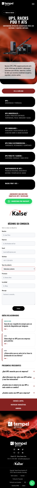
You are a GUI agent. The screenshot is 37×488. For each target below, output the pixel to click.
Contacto (22, 476)
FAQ (25, 482)
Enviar (18, 308)
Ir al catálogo (18, 91)
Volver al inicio (10, 13)
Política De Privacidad (18, 479)
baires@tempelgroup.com (24, 459)
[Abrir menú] (33, 3)
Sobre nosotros (14, 476)
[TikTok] (23, 449)
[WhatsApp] (18, 453)
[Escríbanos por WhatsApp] (32, 483)
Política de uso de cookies (15, 482)
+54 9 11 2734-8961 (12, 459)
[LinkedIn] (23, 453)
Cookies (23, 485)
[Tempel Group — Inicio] (18, 444)
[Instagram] (14, 449)
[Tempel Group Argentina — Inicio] (7, 4)
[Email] (14, 453)
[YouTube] (18, 449)
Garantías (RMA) (15, 485)
